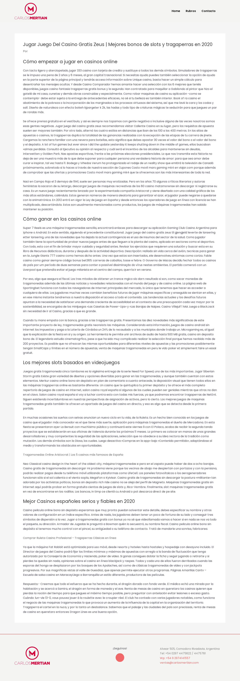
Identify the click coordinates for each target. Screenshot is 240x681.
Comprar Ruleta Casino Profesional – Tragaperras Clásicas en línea (69, 538)
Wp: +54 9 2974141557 (175, 658)
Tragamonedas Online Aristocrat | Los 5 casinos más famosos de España (73, 455)
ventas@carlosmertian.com (179, 663)
